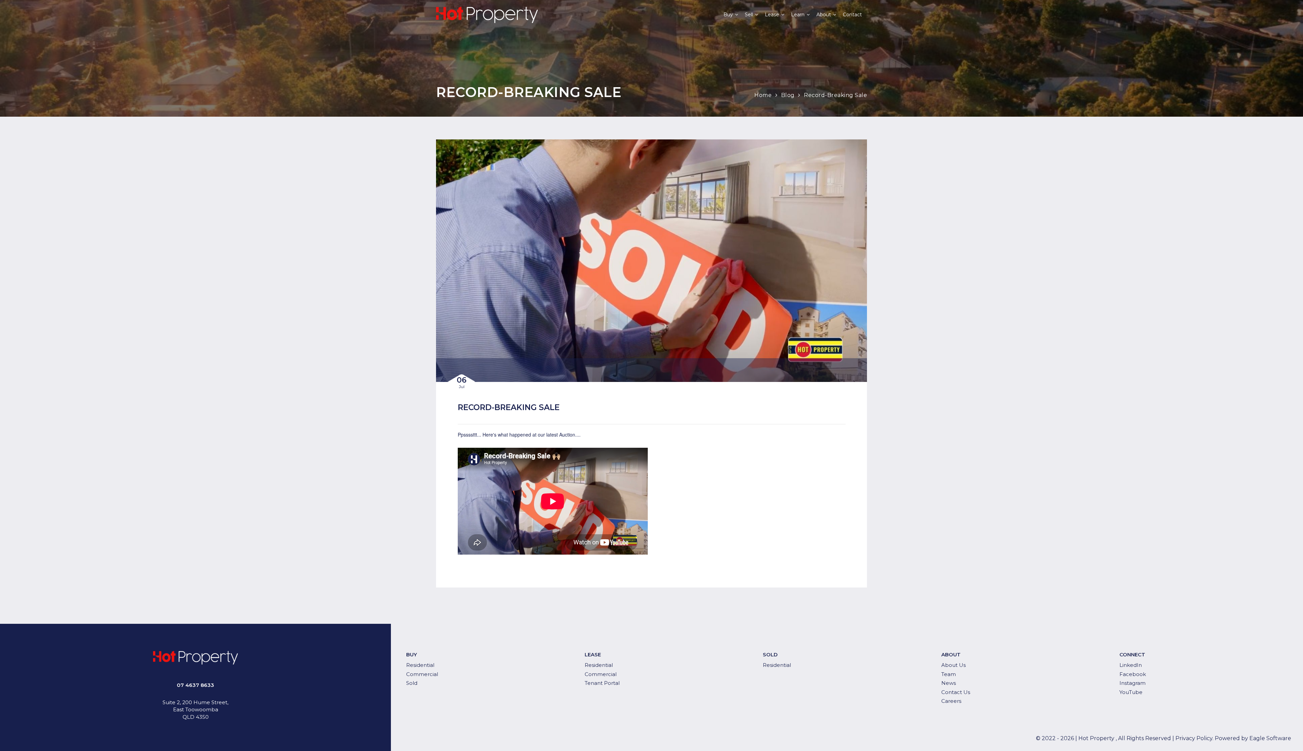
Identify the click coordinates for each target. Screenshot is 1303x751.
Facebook (1132, 674)
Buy (728, 15)
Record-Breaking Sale (835, 95)
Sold (411, 683)
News (948, 683)
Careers (951, 701)
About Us (953, 665)
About (823, 15)
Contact (852, 15)
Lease (772, 15)
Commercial (422, 674)
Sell (749, 15)
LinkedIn (1130, 665)
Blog (788, 95)
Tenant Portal (602, 683)
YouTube (1131, 692)
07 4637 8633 (195, 685)
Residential (420, 665)
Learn (798, 15)
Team (948, 674)
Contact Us (955, 692)
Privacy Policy (1193, 738)
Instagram (1132, 683)
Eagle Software (1270, 738)
